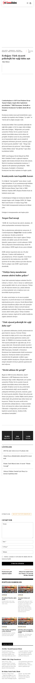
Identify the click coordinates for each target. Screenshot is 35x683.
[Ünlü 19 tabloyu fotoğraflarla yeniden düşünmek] (9, 621)
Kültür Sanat (22, 626)
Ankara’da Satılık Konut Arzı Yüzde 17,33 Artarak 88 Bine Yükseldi (26, 573)
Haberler (12, 50)
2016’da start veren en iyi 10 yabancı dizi (15, 451)
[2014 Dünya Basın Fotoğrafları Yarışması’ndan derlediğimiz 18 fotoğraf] (25, 621)
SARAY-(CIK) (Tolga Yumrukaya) (11, 659)
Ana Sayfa (5, 50)
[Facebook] (9, 420)
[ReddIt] (27, 420)
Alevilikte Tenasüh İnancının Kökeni (12, 649)
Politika (18, 50)
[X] (14, 420)
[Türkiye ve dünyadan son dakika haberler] (10, 3)
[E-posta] (31, 420)
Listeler (4, 594)
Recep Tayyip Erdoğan (21, 514)
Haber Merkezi (5, 61)
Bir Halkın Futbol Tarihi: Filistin (11, 671)
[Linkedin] (22, 420)
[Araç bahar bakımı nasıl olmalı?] (25, 589)
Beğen (7, 431)
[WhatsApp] (18, 420)
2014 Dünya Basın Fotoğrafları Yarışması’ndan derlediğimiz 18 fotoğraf (25, 631)
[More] (31, 68)
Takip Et (17, 431)
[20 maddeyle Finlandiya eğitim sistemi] (9, 589)
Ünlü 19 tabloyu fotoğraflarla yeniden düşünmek (9, 630)
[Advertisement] (17, 25)
